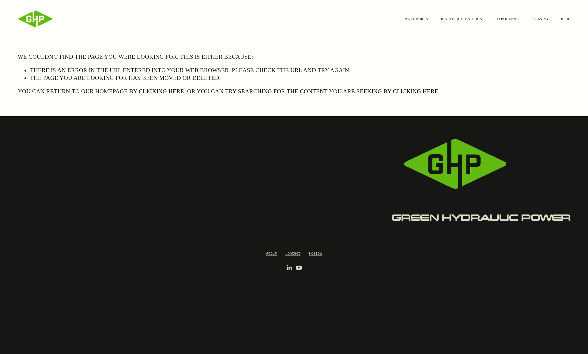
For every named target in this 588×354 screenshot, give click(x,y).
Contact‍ (292, 253)
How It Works (415, 19)
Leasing (541, 19)
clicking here (161, 91)
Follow (315, 253)
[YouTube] (299, 268)
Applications (508, 19)
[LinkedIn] (289, 268)
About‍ (271, 253)
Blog (565, 19)
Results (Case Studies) (462, 19)
